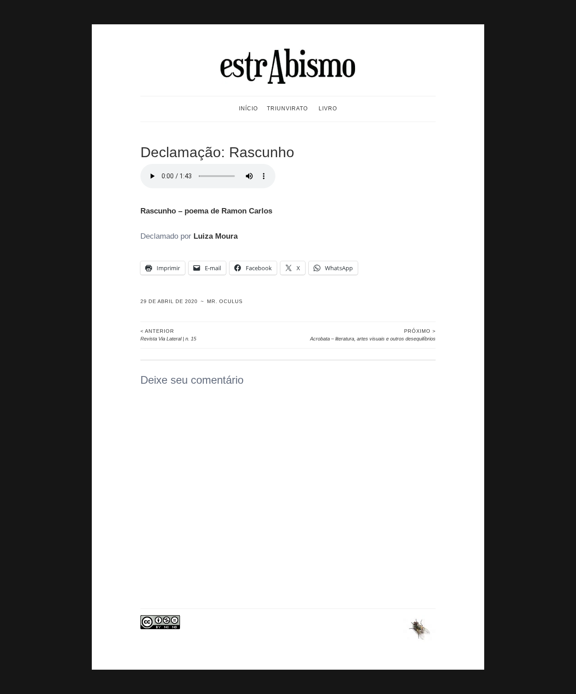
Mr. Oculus (225, 301)
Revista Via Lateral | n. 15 (168, 334)
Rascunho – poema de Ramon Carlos (206, 211)
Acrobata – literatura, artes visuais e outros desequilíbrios (373, 334)
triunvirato (287, 108)
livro (328, 108)
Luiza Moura (216, 236)
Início (248, 108)
